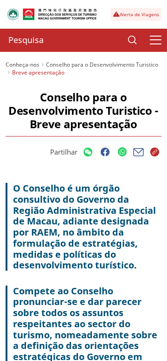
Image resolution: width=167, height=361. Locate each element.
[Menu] (155, 40)
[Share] (88, 152)
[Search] (132, 40)
